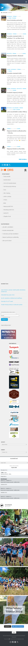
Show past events (14, 465)
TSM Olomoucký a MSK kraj (9, 186)
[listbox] (14, 463)
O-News (5, 199)
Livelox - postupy (7, 196)
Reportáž (9, 53)
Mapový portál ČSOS (8, 206)
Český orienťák (6, 176)
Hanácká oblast (7, 179)
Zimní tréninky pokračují (14, 20)
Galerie (8, 69)
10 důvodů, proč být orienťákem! (10, 233)
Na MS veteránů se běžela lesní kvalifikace (11, 298)
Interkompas (4, 479)
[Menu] (26, 2)
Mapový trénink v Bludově (15, 56)
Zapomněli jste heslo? (6, 325)
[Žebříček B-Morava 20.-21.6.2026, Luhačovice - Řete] (14, 523)
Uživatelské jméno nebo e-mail (8, 312)
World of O (5, 213)
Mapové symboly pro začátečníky (10, 237)
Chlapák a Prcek (7, 216)
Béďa (4, 203)
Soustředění (15, 107)
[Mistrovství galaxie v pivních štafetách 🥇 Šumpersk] (14, 552)
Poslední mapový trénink (14, 92)
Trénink (15, 16)
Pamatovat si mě (6, 317)
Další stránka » (23, 159)
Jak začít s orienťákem (7, 227)
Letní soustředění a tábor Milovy (17, 112)
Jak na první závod (6, 240)
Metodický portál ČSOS (8, 209)
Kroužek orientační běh (14, 73)
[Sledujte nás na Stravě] (10, 165)
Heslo (2, 315)
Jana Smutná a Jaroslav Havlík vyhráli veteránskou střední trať (13, 290)
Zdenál (24, 33)
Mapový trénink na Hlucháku (16, 149)
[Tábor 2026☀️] (14, 581)
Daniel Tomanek (12, 18)
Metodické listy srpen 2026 (7, 294)
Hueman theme (21, 638)
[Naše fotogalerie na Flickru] (7, 165)
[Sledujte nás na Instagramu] (2, 165)
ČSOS (4, 189)
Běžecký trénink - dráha (6, 474)
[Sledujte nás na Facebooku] (5, 165)
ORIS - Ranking (6, 193)
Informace (9, 16)
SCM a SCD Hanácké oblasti (9, 183)
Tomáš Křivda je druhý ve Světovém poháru (11, 304)
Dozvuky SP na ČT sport (7, 301)
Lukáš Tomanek (16, 109)
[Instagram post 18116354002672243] (14, 610)
